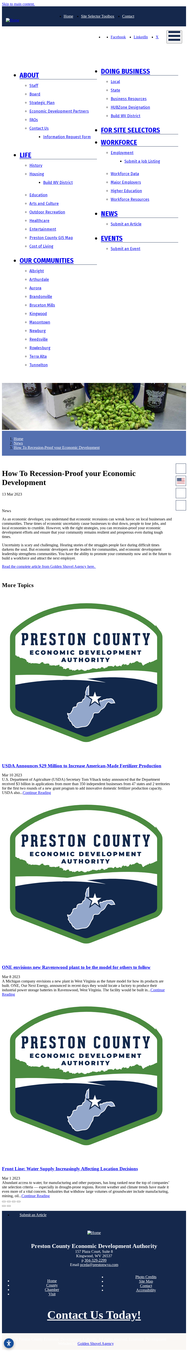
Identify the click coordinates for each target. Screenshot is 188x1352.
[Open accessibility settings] (9, 1343)
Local (115, 81)
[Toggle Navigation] (174, 36)
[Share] (9, 1201)
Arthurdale (39, 279)
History (35, 165)
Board (34, 94)
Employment (122, 152)
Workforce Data (125, 173)
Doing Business (125, 71)
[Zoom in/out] (19, 1201)
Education (38, 195)
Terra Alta (38, 356)
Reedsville (38, 339)
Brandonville (40, 296)
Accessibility (146, 1290)
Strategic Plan (42, 102)
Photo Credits (145, 1277)
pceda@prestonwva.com (99, 1265)
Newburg (37, 330)
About (29, 75)
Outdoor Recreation (47, 212)
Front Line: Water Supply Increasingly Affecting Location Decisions (70, 1168)
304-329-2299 (95, 1260)
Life (25, 155)
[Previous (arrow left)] (4, 1206)
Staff (33, 85)
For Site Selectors (130, 130)
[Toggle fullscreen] (14, 1201)
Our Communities (47, 260)
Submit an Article (126, 224)
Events (112, 238)
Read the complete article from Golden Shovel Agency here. (49, 566)
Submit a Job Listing (142, 161)
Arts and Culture (44, 203)
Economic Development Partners (59, 111)
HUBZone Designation (130, 107)
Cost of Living (41, 246)
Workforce (119, 142)
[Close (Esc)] (4, 1201)
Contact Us (39, 128)
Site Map (146, 1281)
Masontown (39, 322)
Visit (52, 1294)
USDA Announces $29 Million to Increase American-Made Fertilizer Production (81, 765)
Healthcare (39, 220)
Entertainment (42, 229)
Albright (36, 271)
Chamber (52, 1290)
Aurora (35, 288)
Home (68, 16)
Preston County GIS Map (51, 237)
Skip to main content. (18, 4)
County (52, 1285)
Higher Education (126, 191)
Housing (36, 174)
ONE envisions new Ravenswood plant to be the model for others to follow (76, 967)
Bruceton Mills (42, 305)
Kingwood (38, 313)
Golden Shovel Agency (96, 1343)
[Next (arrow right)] (9, 1206)
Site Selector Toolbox (97, 16)
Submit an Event (125, 248)
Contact (128, 16)
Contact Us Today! (94, 1314)
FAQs (33, 119)
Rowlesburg (39, 348)
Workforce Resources (130, 199)
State (115, 90)
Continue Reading (37, 793)
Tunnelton (38, 365)
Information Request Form (67, 137)
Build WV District (58, 182)
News (109, 214)
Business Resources (129, 98)
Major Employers (126, 182)
